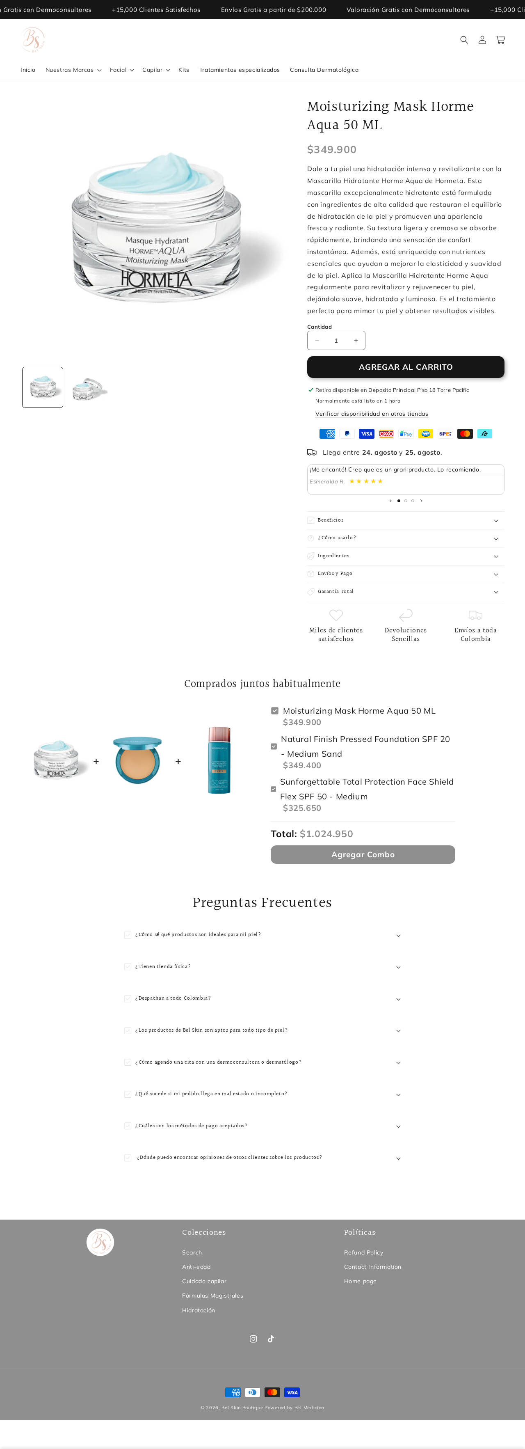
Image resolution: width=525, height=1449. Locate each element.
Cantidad (319, 326)
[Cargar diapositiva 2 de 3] (405, 500)
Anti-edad (196, 1266)
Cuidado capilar (204, 1281)
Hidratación (198, 1310)
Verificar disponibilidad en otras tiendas (372, 413)
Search (192, 1252)
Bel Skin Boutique (242, 1407)
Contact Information (373, 1266)
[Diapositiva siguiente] (421, 501)
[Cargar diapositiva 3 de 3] (412, 500)
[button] (73, 69)
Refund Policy (363, 1252)
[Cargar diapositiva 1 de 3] (398, 500)
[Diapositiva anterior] (390, 501)
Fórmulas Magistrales (212, 1295)
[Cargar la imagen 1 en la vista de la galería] (43, 387)
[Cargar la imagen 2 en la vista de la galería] (87, 387)
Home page (360, 1281)
